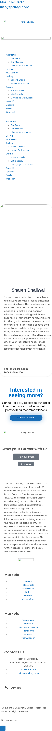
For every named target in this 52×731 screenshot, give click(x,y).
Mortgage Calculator (22, 97)
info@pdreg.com (14, 7)
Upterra (10, 104)
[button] (26, 118)
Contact (10, 112)
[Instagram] (3, 13)
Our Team (16, 58)
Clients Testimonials (21, 65)
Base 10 (10, 101)
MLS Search (12, 72)
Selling (9, 76)
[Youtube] (19, 13)
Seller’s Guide (18, 79)
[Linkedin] (11, 13)
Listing (9, 69)
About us (11, 54)
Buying (9, 86)
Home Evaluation (20, 83)
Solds (9, 108)
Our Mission (17, 61)
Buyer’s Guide (18, 90)
